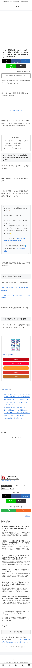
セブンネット (16, 372)
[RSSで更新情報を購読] (23, 510)
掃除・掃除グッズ (7, 485)
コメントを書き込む (16, 632)
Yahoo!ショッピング (16, 363)
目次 (13, 137)
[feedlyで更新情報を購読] (8, 510)
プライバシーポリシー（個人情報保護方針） (16, 662)
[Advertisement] (16, 30)
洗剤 (12, 488)
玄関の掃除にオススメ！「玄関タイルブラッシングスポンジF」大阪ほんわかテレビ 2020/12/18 (17, 402)
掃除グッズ (6, 488)
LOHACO (16, 376)
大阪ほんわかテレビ (20, 485)
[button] (21, 66)
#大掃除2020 (21, 238)
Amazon (16, 368)
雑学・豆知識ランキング (8, 480)
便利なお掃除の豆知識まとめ (13, 418)
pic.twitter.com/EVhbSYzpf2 (13, 240)
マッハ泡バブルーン (16, 110)
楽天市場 (16, 359)
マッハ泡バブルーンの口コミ (13, 145)
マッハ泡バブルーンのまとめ (13, 148)
